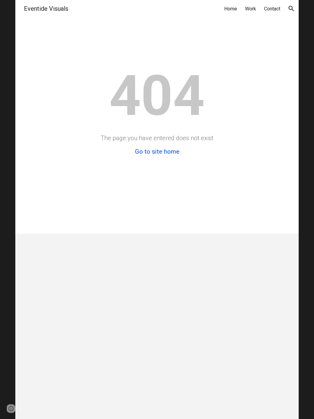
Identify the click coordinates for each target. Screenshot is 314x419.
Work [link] (250, 9)
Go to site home (157, 151)
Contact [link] (272, 9)
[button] (291, 8)
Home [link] (230, 9)
